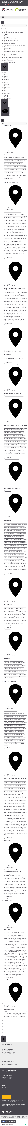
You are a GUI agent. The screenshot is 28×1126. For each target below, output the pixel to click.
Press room (14, 1116)
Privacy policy (11, 1117)
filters (5, 1040)
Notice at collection (7, 1124)
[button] (3, 17)
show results (8, 114)
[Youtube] (2, 1087)
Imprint (23, 1117)
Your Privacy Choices (10, 1121)
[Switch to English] (5, 4)
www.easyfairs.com (6, 1081)
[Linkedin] (5, 1087)
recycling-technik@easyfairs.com (9, 1078)
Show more (7, 69)
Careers (18, 1116)
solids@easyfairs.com (7, 1077)
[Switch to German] (8, 4)
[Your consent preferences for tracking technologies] (25, 1124)
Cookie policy (18, 1117)
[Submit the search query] (2, 22)
